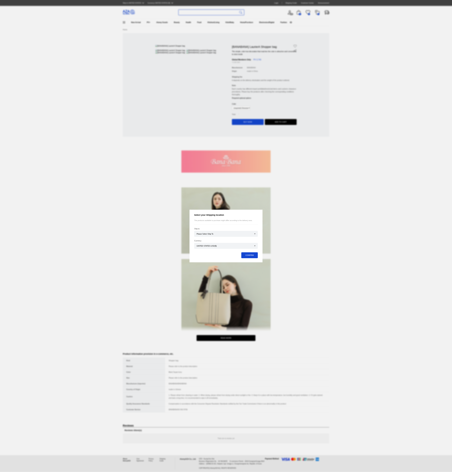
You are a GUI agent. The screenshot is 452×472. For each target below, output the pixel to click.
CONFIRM (249, 255)
